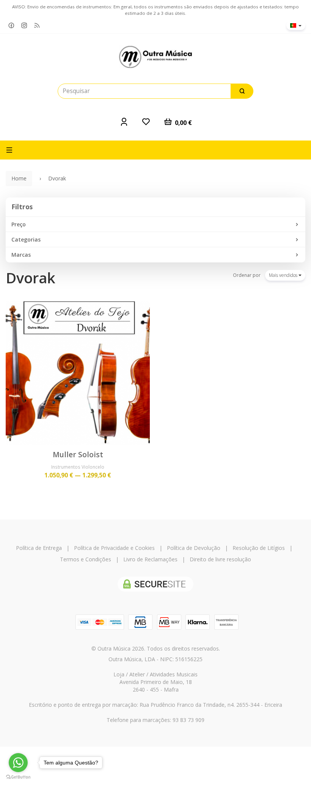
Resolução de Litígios (258, 547)
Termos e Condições (85, 559)
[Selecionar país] (295, 25)
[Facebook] (11, 25)
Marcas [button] (21, 254)
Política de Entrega (39, 547)
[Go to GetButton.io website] (18, 777)
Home (19, 178)
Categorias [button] (26, 239)
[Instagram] (24, 25)
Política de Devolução (193, 547)
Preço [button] (18, 224)
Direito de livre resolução (220, 559)
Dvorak (30, 277)
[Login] (124, 121)
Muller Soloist (78, 455)
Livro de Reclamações (150, 559)
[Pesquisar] (242, 91)
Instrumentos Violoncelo (77, 467)
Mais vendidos (283, 275)
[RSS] (37, 25)
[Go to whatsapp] (18, 762)
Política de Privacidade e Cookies (114, 547)
